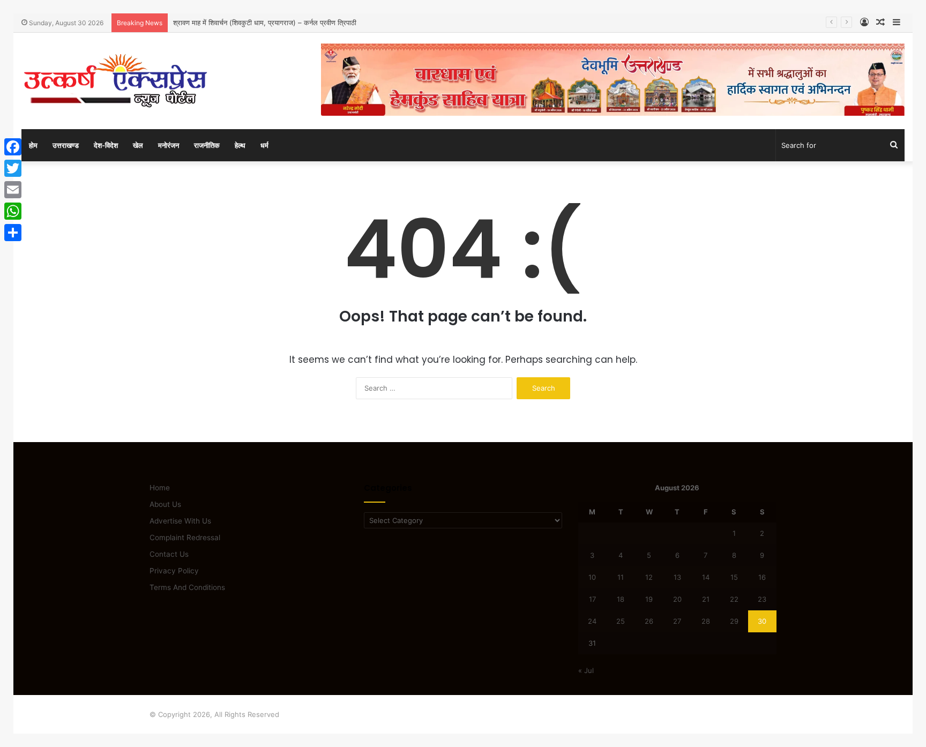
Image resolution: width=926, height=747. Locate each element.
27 (677, 621)
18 (620, 599)
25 (620, 621)
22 (734, 599)
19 (649, 599)
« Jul (586, 670)
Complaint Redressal (185, 537)
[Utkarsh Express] (115, 81)
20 (677, 599)
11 (620, 577)
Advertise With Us (180, 521)
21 (706, 599)
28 (705, 621)
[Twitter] (13, 168)
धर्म (264, 145)
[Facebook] (13, 147)
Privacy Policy (174, 570)
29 (734, 621)
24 (592, 621)
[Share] (13, 232)
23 (762, 599)
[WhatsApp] (13, 211)
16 (762, 577)
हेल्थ (240, 145)
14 (706, 577)
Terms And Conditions (187, 587)
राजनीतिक (207, 145)
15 (734, 577)
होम (33, 145)
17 (592, 599)
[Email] (13, 189)
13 (677, 577)
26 (649, 621)
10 (592, 577)
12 (649, 577)
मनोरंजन (168, 145)
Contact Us (169, 554)
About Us (165, 504)
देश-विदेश (106, 145)
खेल (138, 145)
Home (160, 487)
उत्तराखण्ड (66, 145)
